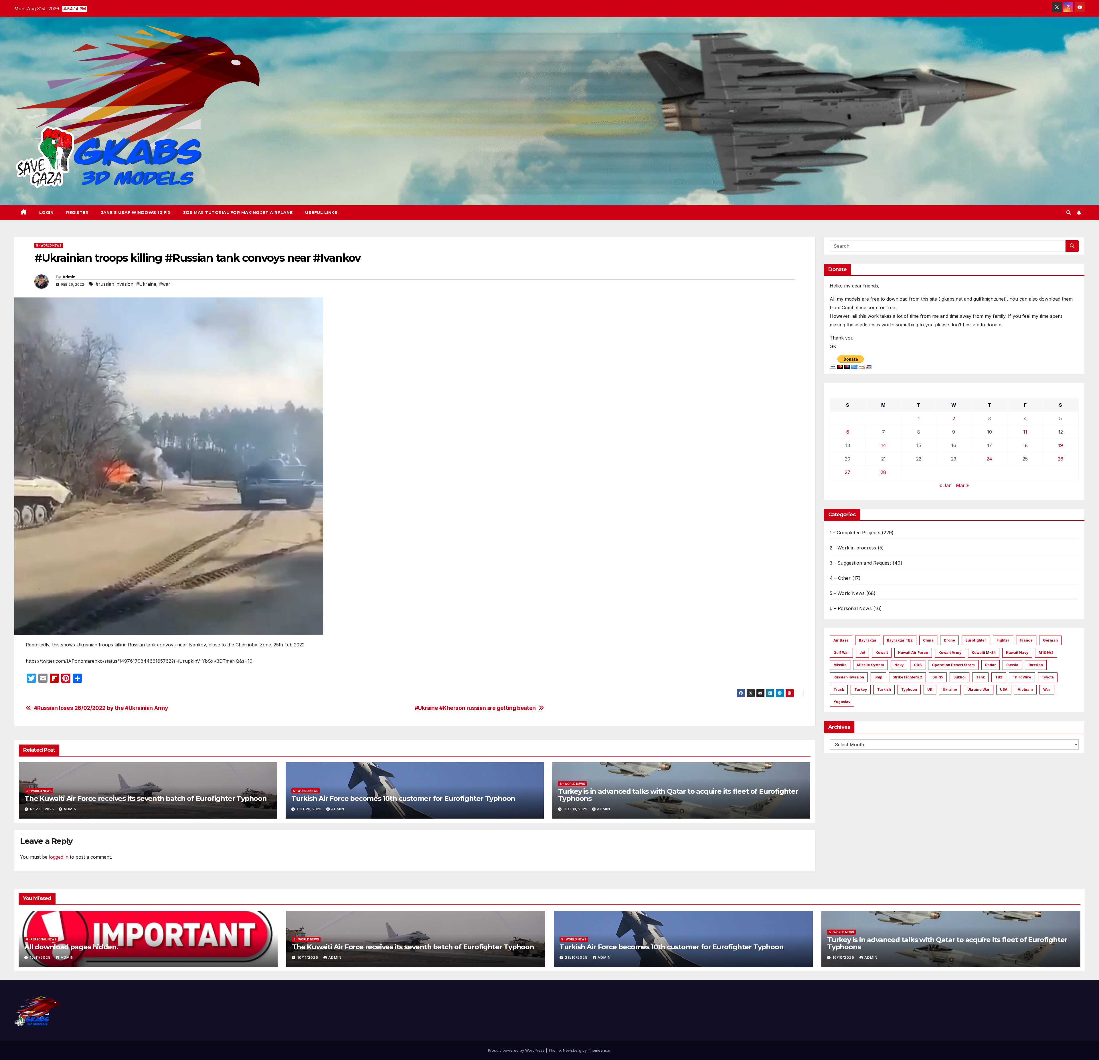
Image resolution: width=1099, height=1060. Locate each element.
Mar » (962, 485)
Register (77, 212)
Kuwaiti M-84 (984, 652)
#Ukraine (146, 284)
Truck (838, 689)
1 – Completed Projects (855, 532)
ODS (918, 665)
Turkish (884, 689)
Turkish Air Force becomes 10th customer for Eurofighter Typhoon (403, 798)
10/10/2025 (844, 957)
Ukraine (950, 689)
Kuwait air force (913, 652)
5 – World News (847, 593)
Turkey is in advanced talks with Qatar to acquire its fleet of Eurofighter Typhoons (678, 795)
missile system (870, 665)
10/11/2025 (41, 957)
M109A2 (1046, 652)
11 (1025, 432)
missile (840, 665)
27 (847, 472)
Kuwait (881, 652)
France (1026, 640)
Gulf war (841, 652)
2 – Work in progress (853, 548)
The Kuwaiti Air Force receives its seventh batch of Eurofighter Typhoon (146, 798)
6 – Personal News (851, 608)
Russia (1012, 665)
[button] (1068, 212)
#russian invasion (114, 284)
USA (1003, 689)
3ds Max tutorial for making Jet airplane (237, 212)
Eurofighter (975, 640)
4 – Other (840, 578)
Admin (69, 276)
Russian (1036, 665)
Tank (980, 677)
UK (929, 689)
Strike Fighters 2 (907, 677)
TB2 (998, 677)
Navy (899, 665)
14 (883, 445)
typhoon (909, 689)
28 (883, 472)
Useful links (321, 212)
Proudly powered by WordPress (517, 1050)
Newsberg (572, 1050)
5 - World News (48, 245)
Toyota (1047, 677)
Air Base (841, 640)
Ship (878, 677)
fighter (1003, 640)
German (1050, 640)
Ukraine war (978, 689)
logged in (58, 857)
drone (949, 640)
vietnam (1025, 689)
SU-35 (937, 677)
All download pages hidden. (71, 947)
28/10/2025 (577, 957)
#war (164, 284)
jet (862, 652)
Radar (990, 665)
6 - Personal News (41, 939)
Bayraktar (868, 640)
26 (1060, 459)
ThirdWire (1022, 677)
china (928, 640)
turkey (860, 689)
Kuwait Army (949, 652)
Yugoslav (841, 702)
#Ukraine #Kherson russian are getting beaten (475, 708)
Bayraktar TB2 (900, 640)
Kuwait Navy (1017, 652)
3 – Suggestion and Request (860, 563)
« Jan (945, 485)
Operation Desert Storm (953, 665)
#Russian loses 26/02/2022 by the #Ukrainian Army (101, 708)
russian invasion (848, 677)
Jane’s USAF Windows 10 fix (136, 212)
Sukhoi (959, 677)
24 (989, 459)
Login (46, 212)
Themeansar (599, 1050)
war (1046, 689)
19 (1060, 445)
